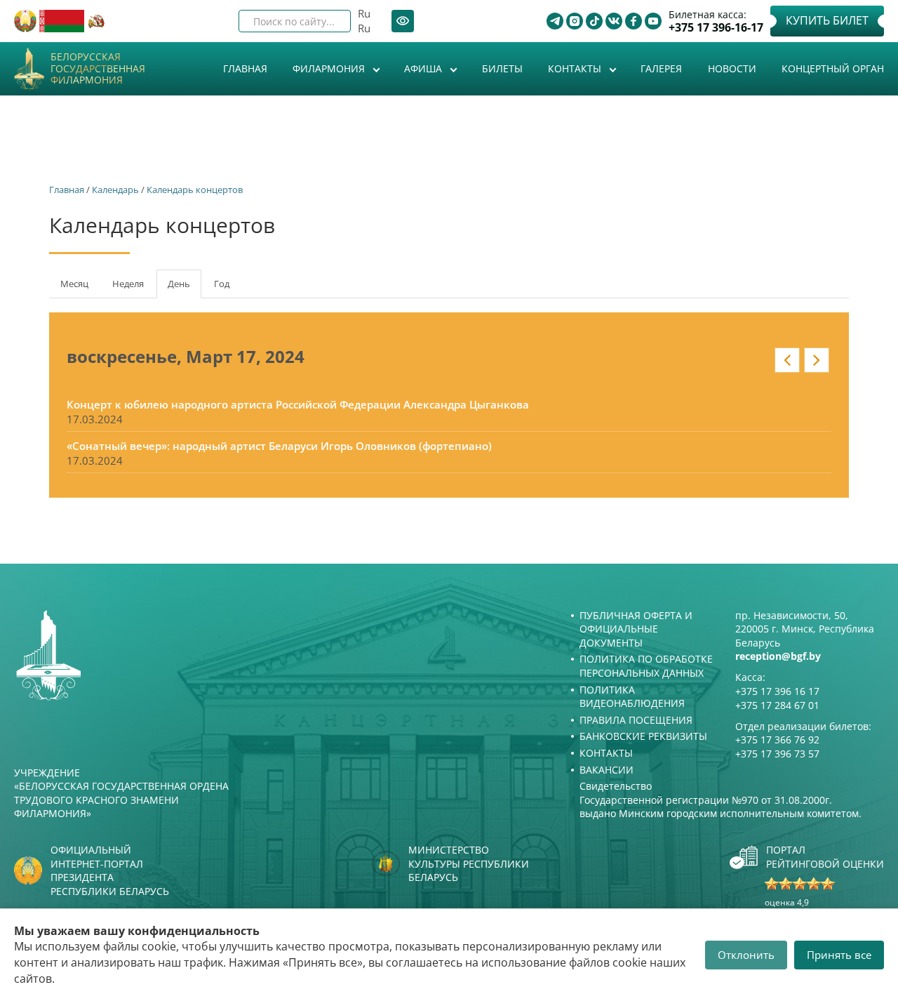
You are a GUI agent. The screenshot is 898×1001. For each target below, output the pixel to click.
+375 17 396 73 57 (777, 753)
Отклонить (746, 955)
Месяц (74, 283)
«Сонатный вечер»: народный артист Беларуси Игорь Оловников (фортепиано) (279, 446)
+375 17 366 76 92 (777, 739)
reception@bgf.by (778, 656)
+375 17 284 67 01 (777, 705)
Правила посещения (635, 720)
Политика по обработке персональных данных (646, 666)
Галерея (661, 68)
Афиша (424, 68)
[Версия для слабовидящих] (402, 21)
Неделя (128, 283)
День (184, 287)
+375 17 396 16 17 (777, 691)
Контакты (576, 68)
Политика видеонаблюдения (632, 696)
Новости (732, 68)
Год (221, 283)
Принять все (839, 955)
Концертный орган (833, 68)
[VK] (613, 21)
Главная (245, 68)
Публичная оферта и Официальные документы (635, 629)
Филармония (330, 68)
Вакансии (606, 769)
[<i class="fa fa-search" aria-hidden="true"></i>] (328, 21)
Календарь (115, 189)
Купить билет (827, 20)
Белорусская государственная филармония (98, 68)
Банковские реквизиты (643, 736)
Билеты (502, 68)
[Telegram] (555, 21)
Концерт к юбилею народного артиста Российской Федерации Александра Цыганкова (298, 404)
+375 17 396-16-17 (716, 27)
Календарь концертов (195, 189)
